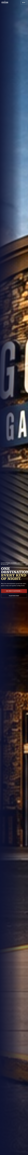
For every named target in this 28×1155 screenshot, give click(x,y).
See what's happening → (14, 591)
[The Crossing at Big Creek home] (9, 3)
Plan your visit (14, 595)
